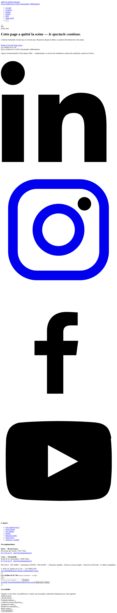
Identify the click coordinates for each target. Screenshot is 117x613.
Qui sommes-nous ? (12, 527)
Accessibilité (5, 571)
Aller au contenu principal (10, 2)
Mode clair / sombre (42, 582)
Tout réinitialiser (7, 611)
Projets (7, 534)
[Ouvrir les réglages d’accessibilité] (2, 585)
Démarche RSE (11, 536)
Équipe (15, 582)
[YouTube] (58, 518)
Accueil (4, 582)
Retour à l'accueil (7, 45)
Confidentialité (27, 571)
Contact (35, 571)
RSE (25, 582)
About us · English (12, 540)
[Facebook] (58, 403)
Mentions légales (16, 571)
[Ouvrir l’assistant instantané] (2, 573)
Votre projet (9, 18)
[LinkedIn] (58, 171)
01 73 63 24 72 (6, 553)
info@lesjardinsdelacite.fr (22, 553)
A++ (9, 598)
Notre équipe (10, 529)
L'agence (10, 582)
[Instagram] (58, 287)
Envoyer (25, 580)
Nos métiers (9, 532)
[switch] (18, 607)
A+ (6, 598)
